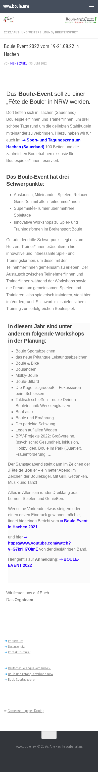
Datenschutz (16, 647)
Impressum (15, 641)
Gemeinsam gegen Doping (26, 711)
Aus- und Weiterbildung (33, 32)
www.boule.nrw (16, 6)
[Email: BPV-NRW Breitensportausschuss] (49, 757)
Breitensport (66, 32)
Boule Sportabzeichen (22, 679)
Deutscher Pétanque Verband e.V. (29, 668)
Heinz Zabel (18, 63)
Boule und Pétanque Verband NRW (30, 674)
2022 (7, 32)
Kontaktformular (19, 652)
